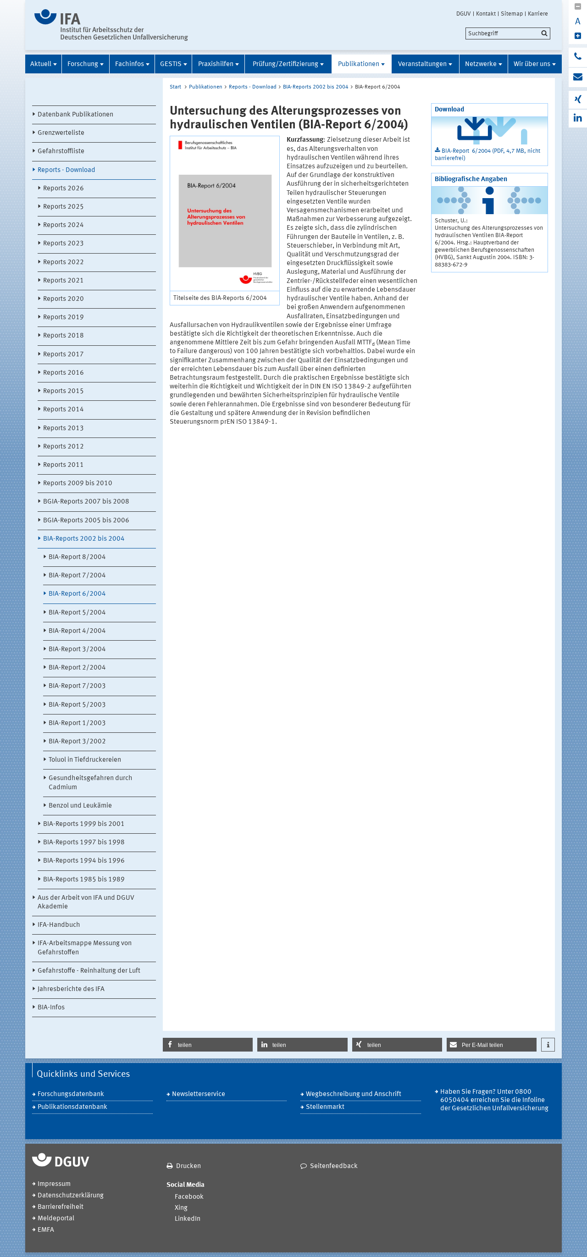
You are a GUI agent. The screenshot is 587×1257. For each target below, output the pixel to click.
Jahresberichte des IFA (71, 989)
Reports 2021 (63, 280)
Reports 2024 (63, 225)
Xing (181, 1208)
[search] (507, 33)
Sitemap (512, 13)
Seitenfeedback (334, 1166)
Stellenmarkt (325, 1107)
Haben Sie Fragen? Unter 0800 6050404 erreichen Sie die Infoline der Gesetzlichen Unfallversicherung (494, 1100)
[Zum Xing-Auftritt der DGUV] (578, 100)
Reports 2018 (63, 335)
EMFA (46, 1230)
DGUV (463, 13)
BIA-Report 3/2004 (77, 649)
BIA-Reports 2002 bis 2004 (84, 539)
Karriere (538, 13)
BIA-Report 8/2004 (77, 557)
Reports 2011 (63, 465)
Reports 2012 (63, 446)
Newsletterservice (198, 1094)
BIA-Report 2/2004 (77, 667)
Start (175, 87)
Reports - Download (66, 170)
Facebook (189, 1197)
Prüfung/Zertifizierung (285, 64)
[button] (208, 1045)
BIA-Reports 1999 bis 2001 (84, 824)
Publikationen (358, 64)
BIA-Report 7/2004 (77, 575)
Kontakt (486, 13)
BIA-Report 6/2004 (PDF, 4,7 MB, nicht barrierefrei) (487, 154)
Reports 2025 (63, 207)
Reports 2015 (63, 391)
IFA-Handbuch (59, 925)
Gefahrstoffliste (61, 151)
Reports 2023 (63, 243)
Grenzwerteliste (61, 133)
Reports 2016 (63, 373)
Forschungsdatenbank (71, 1094)
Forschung (82, 64)
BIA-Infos (51, 1007)
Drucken (188, 1166)
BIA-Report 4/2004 (77, 631)
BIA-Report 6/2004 (77, 594)
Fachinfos (129, 64)
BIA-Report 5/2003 (77, 705)
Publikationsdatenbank (72, 1107)
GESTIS (171, 64)
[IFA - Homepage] (111, 25)
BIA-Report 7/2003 (77, 686)
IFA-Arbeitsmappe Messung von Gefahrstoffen (85, 948)
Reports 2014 (63, 409)
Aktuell (40, 64)
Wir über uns (532, 64)
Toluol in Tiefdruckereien (85, 760)
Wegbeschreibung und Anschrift (353, 1094)
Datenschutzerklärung (71, 1195)
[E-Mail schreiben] (578, 77)
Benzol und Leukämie (80, 806)
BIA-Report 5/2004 (77, 612)
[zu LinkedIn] (578, 118)
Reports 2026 (63, 188)
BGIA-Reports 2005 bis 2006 (86, 520)
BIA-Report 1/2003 (77, 723)
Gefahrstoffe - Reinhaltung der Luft (89, 971)
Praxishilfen (215, 64)
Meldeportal (56, 1218)
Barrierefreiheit (60, 1207)
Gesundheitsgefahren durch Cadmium (91, 783)
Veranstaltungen (422, 64)
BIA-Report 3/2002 (77, 741)
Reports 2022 (63, 262)
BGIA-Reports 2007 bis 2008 (86, 501)
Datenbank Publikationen (75, 114)
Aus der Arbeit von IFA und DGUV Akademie (86, 902)
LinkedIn (187, 1219)
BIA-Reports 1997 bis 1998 (84, 842)
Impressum (54, 1184)
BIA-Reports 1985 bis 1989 (84, 879)
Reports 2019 (63, 317)
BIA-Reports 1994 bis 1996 (84, 861)
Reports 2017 (63, 354)
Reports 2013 (63, 428)
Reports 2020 (63, 299)
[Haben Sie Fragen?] (578, 57)
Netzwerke (481, 64)
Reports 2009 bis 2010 (77, 483)
